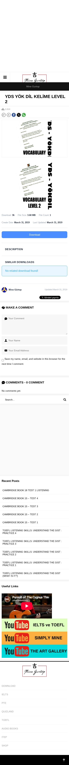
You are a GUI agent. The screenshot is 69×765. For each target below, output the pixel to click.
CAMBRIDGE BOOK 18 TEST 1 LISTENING (26, 490)
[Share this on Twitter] (19, 115)
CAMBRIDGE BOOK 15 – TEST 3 (20, 506)
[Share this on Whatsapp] (24, 115)
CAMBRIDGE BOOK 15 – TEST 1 (20, 522)
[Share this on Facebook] (14, 115)
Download (34, 234)
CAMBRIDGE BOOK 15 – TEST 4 (20, 498)
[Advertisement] (34, 36)
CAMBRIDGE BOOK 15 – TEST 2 (20, 514)
